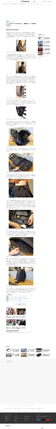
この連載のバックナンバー (21, 304)
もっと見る (39, 58)
